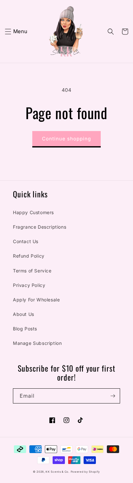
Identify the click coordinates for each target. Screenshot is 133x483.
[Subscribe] (113, 395)
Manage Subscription (37, 343)
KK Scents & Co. (57, 471)
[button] (8, 31)
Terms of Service (32, 270)
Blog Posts (25, 328)
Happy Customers (33, 212)
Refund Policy (29, 256)
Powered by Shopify (85, 471)
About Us (23, 314)
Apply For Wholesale (36, 299)
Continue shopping (66, 139)
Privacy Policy (29, 285)
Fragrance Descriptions (39, 227)
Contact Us (25, 241)
